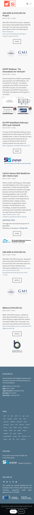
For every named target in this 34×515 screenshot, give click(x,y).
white (17, 439)
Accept (13, 511)
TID (29, 436)
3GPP (4, 416)
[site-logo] (14, 3)
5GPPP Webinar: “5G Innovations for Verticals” (14, 70)
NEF (15, 430)
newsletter (5, 433)
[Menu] (30, 3)
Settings (21, 511)
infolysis (5, 427)
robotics (15, 436)
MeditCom (25, 427)
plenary (19, 433)
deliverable (19, 421)
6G (20, 416)
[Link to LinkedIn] (7, 481)
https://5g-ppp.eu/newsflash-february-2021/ (16, 145)
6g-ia (23, 416)
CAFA (20, 419)
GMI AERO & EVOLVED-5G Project (14, 14)
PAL (11, 433)
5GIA (12, 416)
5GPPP (16, 416)
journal (20, 427)
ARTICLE (17, 280)
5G (8, 416)
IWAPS (15, 427)
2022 (27, 416)
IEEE (16, 424)
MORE (17, 41)
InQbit (10, 427)
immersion (21, 424)
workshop (23, 439)
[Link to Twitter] (4, 481)
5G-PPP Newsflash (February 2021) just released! (15, 123)
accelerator (9, 419)
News (14, 18)
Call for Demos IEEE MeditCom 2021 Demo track (16, 174)
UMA (10, 439)
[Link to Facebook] (10, 481)
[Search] (26, 3)
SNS (19, 436)
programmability (7, 436)
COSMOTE (12, 421)
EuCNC (25, 421)
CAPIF (24, 419)
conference (6, 421)
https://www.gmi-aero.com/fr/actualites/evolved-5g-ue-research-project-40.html (14, 34)
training (5, 439)
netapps (24, 430)
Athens (15, 419)
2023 (4, 419)
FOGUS (12, 424)
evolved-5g (6, 424)
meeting (5, 430)
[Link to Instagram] (13, 481)
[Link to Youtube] (16, 481)
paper (15, 433)
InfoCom (28, 424)
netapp (19, 430)
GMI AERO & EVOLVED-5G (14, 252)
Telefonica (24, 436)
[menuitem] (26, 3)
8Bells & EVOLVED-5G (12, 308)
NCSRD (10, 430)
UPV (14, 439)
